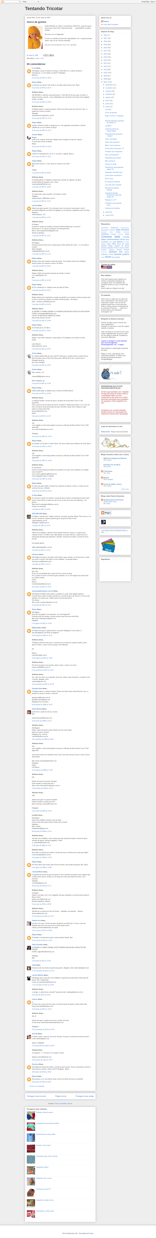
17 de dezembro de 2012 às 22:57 (43, 1045)
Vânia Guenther (37, 944)
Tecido (111, 254)
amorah (34, 1034)
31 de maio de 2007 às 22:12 (41, 156)
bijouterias (104, 232)
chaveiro (113, 234)
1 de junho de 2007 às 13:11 (41, 235)
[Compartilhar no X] (48, 55)
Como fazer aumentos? (113, 175)
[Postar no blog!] (46, 55)
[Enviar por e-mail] (44, 55)
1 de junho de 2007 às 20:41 (41, 266)
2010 (106, 73)
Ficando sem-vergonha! (113, 151)
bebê (118, 230)
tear (120, 252)
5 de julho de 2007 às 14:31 (41, 564)
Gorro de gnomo (111, 112)
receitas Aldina (124, 248)
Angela (34, 161)
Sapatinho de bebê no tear (45, 1200)
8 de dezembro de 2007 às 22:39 (43, 684)
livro (124, 242)
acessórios (104, 228)
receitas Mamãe (123, 250)
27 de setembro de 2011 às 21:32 (43, 971)
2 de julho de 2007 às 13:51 (41, 525)
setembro (109, 94)
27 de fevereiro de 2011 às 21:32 (43, 916)
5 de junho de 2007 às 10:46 (41, 320)
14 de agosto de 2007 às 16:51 (42, 658)
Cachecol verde (110, 164)
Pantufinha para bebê (113, 158)
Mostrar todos (125, 489)
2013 (106, 63)
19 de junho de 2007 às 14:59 (42, 460)
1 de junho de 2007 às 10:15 (41, 201)
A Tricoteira (107, 471)
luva (127, 242)
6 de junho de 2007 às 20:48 (41, 393)
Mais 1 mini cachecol (112, 145)
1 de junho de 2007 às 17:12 (41, 254)
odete (34, 965)
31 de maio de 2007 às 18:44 (41, 78)
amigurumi (114, 228)
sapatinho (113, 252)
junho (108, 103)
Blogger (91, 1233)
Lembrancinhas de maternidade (112, 130)
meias (109, 244)
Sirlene (34, 353)
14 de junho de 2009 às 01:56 (42, 811)
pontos (103, 248)
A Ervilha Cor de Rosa (111, 465)
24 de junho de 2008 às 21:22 (42, 721)
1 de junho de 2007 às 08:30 (41, 173)
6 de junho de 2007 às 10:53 (41, 365)
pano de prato (123, 244)
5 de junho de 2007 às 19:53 (41, 330)
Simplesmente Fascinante (113, 500)
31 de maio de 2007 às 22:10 (41, 146)
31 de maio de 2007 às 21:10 (41, 118)
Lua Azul (108, 109)
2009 (106, 76)
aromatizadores (124, 227)
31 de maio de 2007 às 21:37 (41, 130)
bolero (111, 232)
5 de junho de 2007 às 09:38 (41, 304)
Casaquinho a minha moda (45, 1211)
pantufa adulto (107, 246)
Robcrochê (105, 432)
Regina (34, 82)
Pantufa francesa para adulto (45, 1134)
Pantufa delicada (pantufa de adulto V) (114, 122)
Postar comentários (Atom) (63, 1103)
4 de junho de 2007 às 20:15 (41, 290)
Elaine (34, 609)
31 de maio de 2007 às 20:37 (41, 88)
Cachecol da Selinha (112, 208)
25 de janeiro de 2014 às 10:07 (42, 1060)
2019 (106, 44)
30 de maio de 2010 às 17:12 (41, 886)
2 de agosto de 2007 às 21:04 (42, 623)
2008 (106, 79)
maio (108, 107)
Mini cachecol (110, 161)
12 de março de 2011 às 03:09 (42, 930)
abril (107, 212)
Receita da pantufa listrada (112, 189)
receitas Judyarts (107, 250)
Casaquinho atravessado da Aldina (47, 1123)
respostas (104, 252)
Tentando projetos (121, 254)
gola (114, 242)
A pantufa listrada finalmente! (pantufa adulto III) (113, 195)
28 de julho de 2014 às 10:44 (41, 1072)
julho (107, 100)
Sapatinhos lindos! (42, 1167)
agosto (108, 97)
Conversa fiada (110, 236)
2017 (106, 51)
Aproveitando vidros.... (110, 502)
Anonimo (35, 1064)
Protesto (116, 248)
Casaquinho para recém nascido (46, 1156)
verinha (34, 205)
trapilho (103, 257)
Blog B (106, 478)
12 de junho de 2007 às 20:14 (42, 446)
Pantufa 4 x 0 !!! (110, 200)
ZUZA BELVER (37, 513)
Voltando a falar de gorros (44, 1112)
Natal (114, 244)
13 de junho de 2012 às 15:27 (42, 1009)
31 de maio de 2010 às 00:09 (41, 904)
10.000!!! (108, 126)
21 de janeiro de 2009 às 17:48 (42, 770)
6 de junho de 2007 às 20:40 (41, 383)
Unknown (35, 554)
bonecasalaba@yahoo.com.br (42, 591)
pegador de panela (122, 246)
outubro (109, 91)
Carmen (34, 134)
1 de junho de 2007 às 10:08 (41, 187)
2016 (106, 54)
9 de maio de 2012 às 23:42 (41, 995)
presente (109, 248)
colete (127, 234)
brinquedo (126, 232)
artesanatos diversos (108, 230)
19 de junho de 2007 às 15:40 (42, 479)
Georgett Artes (37, 688)
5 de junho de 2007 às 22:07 (41, 349)
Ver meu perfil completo (109, 24)
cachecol (105, 234)
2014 (106, 60)
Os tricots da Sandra (112, 182)
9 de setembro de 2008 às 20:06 (42, 739)
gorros (38, 58)
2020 (106, 41)
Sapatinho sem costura (44, 1178)
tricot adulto (115, 257)
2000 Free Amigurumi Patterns (115, 458)
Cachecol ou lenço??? (43, 1189)
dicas (122, 239)
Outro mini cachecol (112, 142)
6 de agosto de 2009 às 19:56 (42, 867)
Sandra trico (36, 920)
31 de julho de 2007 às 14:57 (41, 605)
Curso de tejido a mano (112, 484)
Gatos (110, 242)
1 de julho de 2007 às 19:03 (41, 509)
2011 (105, 69)
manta (103, 244)
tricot (42, 58)
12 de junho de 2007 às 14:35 (42, 436)
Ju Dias (34, 495)
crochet (126, 237)
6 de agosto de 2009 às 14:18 (42, 857)
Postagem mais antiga (85, 1096)
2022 (106, 35)
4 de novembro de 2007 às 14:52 (43, 670)
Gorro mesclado (111, 139)
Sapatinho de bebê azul (113, 172)
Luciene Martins (37, 975)
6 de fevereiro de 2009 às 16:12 (42, 788)
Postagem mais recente (36, 1096)
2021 (106, 38)
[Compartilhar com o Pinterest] (53, 55)
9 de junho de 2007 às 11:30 (41, 416)
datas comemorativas (110, 239)
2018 (106, 48)
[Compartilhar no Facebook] (51, 55)
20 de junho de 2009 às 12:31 (42, 831)
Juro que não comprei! (113, 185)
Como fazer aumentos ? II (114, 148)
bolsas (118, 232)
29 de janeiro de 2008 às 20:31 (42, 704)
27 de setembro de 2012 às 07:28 (43, 1029)
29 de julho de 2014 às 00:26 (41, 1082)
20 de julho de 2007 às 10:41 (41, 587)
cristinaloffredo (37, 872)
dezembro (109, 85)
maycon (35, 999)
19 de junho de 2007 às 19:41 (42, 491)
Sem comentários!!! (112, 155)
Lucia (34, 68)
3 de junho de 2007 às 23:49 (41, 280)
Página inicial (60, 1096)
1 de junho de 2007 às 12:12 (41, 217)
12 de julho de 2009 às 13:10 (41, 845)
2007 (106, 82)
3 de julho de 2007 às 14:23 (41, 550)
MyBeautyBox (37, 628)
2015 (106, 57)
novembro (109, 88)
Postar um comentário (37, 1086)
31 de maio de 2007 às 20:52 (41, 102)
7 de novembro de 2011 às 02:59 (43, 985)
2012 (106, 66)
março (108, 215)
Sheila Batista (37, 709)
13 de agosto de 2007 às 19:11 (42, 635)
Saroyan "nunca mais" (43, 1145)
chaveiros (120, 234)
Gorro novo (109, 178)
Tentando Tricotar (44, 8)
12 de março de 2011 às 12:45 (42, 940)
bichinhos (125, 230)
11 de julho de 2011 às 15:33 (41, 961)
